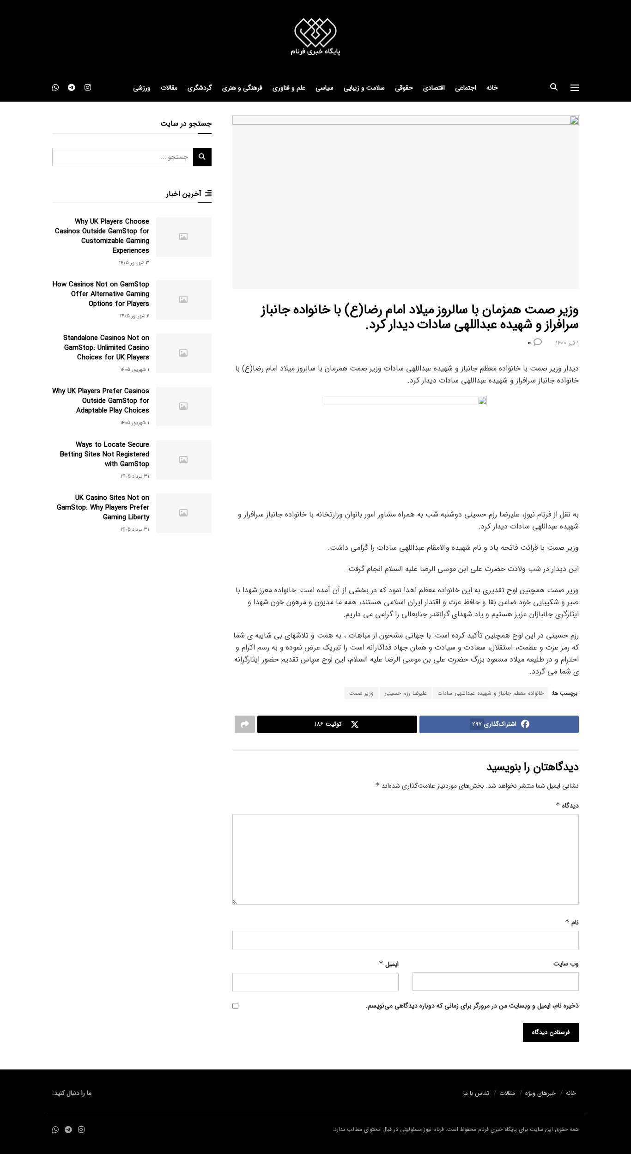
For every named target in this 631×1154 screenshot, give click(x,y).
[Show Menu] (574, 88)
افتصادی (434, 88)
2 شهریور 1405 (134, 316)
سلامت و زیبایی (364, 88)
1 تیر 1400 (567, 343)
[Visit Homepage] (315, 37)
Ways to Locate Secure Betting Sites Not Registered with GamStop (104, 454)
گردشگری (200, 88)
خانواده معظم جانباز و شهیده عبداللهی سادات (490, 693)
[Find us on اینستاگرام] (88, 87)
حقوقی (404, 88)
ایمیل (389, 964)
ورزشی (142, 88)
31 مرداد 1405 (135, 476)
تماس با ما (476, 1093)
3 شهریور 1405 (134, 263)
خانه (492, 88)
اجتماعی (465, 88)
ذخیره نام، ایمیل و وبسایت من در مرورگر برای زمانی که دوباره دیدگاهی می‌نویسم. (472, 1006)
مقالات (169, 88)
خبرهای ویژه (540, 1093)
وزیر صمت (361, 693)
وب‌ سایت (566, 964)
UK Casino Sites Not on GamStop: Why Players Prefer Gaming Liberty (103, 507)
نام (572, 922)
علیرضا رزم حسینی (405, 693)
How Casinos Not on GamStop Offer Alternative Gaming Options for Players (101, 294)
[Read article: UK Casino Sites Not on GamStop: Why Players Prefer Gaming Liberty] (184, 513)
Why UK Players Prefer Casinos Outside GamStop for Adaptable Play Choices (100, 401)
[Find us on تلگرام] (71, 87)
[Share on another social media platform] (245, 724)
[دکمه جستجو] (554, 88)
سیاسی (325, 88)
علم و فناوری (289, 88)
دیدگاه (567, 806)
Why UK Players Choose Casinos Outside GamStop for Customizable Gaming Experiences (102, 236)
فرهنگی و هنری (242, 88)
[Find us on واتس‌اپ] (55, 87)
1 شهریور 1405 (134, 370)
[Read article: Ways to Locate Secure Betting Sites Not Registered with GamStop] (184, 460)
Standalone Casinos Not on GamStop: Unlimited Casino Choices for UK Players (106, 348)
